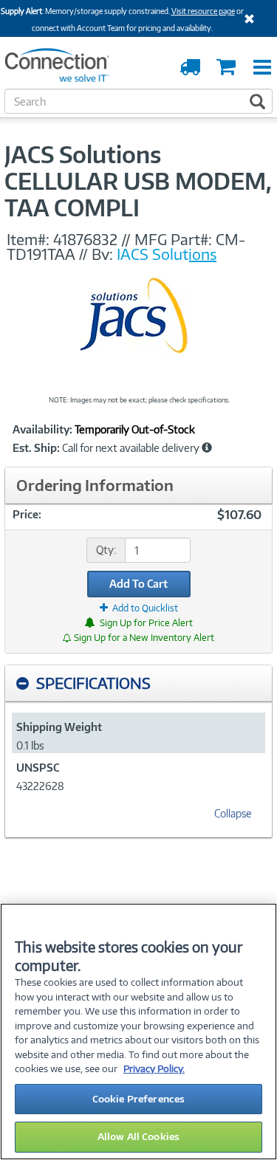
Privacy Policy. (154, 1068)
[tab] (138, 683)
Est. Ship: (36, 448)
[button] (207, 447)
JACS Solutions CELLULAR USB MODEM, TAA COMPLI (138, 181)
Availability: (42, 429)
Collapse (232, 813)
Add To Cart (138, 583)
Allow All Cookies (138, 1136)
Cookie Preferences (138, 1099)
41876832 (85, 239)
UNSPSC (37, 767)
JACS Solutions (166, 254)
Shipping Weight (59, 727)
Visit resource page (203, 11)
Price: (27, 514)
